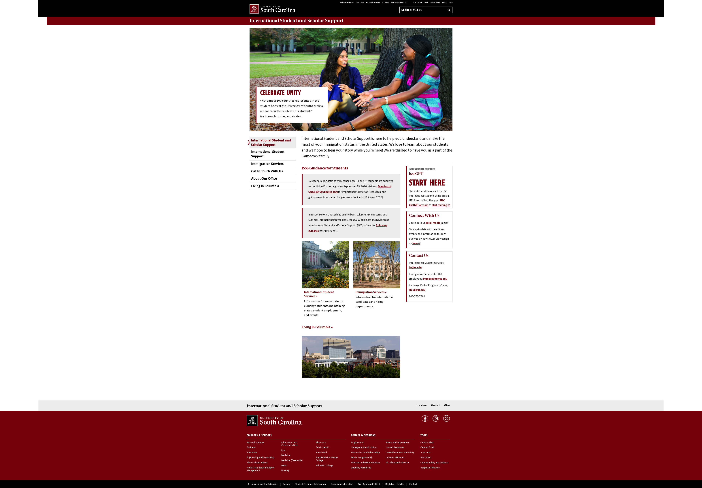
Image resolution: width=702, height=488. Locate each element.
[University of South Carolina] (274, 420)
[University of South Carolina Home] (272, 9)
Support (296, 20)
